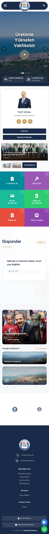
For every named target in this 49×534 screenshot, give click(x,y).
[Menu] (5, 5)
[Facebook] (19, 121)
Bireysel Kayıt (24, 477)
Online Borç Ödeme (24, 474)
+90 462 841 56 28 (27, 455)
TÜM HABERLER (29, 165)
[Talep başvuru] (44, 522)
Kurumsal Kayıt (24, 480)
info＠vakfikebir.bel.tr (27, 461)
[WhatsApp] (44, 529)
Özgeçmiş (24, 131)
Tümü (40, 242)
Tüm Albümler (41, 348)
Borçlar (24, 507)
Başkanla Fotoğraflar (24, 137)
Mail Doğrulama (24, 483)
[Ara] (44, 5)
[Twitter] (24, 121)
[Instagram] (30, 121)
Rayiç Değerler (24, 495)
